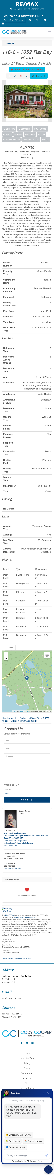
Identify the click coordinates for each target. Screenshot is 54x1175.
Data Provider (6, 945)
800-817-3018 (18, 1014)
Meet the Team (27, 1058)
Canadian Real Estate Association (24, 917)
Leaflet (15, 711)
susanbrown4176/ (10, 845)
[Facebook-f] (21, 1043)
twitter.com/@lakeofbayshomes (15, 840)
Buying (27, 1068)
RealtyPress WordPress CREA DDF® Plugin (16, 958)
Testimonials (27, 1073)
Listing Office (6, 950)
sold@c (5, 998)
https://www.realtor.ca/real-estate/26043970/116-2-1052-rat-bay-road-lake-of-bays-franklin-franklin (26, 719)
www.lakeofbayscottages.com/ (15, 833)
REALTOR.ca (9, 915)
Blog (27, 1083)
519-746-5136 (15, 1017)
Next (50, 100)
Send (25, 799)
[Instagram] (32, 1043)
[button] (49, 32)
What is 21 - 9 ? (11, 785)
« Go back (10, 43)
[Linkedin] (27, 1043)
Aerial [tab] (10, 647)
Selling (27, 1063)
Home (27, 1054)
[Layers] (47, 655)
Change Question (10, 793)
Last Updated (6, 939)
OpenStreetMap (25, 711)
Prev (4, 100)
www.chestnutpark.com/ (12, 868)
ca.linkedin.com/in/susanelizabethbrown (18, 843)
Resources (27, 1078)
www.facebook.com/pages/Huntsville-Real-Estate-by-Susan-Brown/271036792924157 (26, 836)
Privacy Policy (27, 1088)
